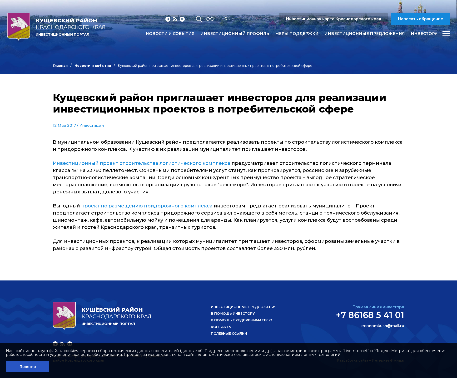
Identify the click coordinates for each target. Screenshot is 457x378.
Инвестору (424, 34)
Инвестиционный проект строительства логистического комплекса (141, 163)
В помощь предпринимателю (241, 320)
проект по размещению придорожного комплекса (147, 206)
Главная (60, 66)
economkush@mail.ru (382, 326)
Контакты (221, 327)
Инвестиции (91, 125)
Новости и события (170, 34)
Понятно (28, 367)
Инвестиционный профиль (234, 34)
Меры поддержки (296, 34)
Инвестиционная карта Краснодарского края (333, 19)
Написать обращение (420, 19)
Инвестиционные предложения (364, 34)
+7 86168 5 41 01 (370, 315)
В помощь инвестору (233, 313)
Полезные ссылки (229, 333)
